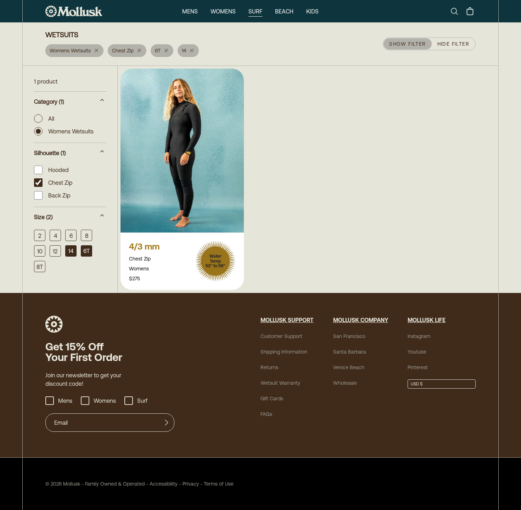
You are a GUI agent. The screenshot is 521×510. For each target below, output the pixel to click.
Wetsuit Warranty (280, 383)
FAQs (266, 414)
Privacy (191, 484)
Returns (269, 367)
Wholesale (345, 383)
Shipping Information (283, 352)
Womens (223, 11)
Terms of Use (219, 484)
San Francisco (349, 336)
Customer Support (281, 336)
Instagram (419, 336)
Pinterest (418, 367)
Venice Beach (348, 367)
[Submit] (166, 422)
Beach (284, 11)
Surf (255, 11)
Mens (190, 11)
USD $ (416, 384)
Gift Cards (271, 398)
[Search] (457, 11)
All (51, 118)
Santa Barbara (349, 352)
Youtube (417, 352)
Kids (312, 11)
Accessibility (161, 484)
